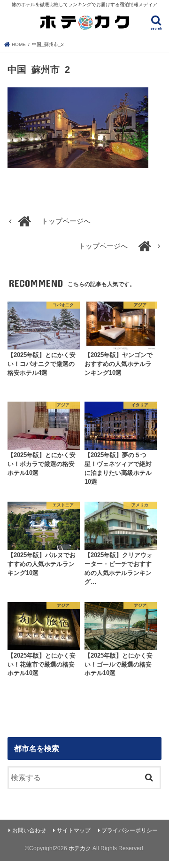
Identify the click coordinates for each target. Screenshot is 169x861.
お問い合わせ (29, 830)
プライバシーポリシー (129, 830)
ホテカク (80, 848)
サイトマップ (74, 830)
